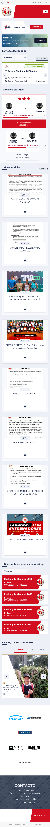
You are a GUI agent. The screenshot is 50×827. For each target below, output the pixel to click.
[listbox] (34, 66)
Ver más (42, 169)
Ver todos (41, 59)
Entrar (38, 2)
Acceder (35, 27)
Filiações (41, 40)
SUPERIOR (38, 787)
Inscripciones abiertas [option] (34, 66)
